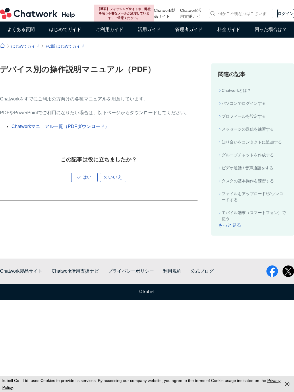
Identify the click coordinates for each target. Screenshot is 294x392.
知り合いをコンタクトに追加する (252, 142)
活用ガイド (149, 29)
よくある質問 (21, 29)
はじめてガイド (65, 29)
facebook (272, 271)
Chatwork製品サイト (164, 13)
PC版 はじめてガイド (65, 46)
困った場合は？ (271, 29)
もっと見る (229, 225)
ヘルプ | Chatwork (2, 45)
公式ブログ (202, 271)
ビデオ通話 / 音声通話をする (247, 168)
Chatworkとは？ (236, 90)
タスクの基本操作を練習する (248, 180)
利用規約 (172, 271)
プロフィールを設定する (244, 116)
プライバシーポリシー (131, 271)
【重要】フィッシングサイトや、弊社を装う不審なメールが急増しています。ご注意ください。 (124, 13)
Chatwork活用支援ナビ (190, 13)
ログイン (286, 13)
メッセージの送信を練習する (248, 129)
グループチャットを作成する (248, 155)
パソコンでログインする (244, 103)
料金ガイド (228, 29)
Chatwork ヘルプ (37, 13)
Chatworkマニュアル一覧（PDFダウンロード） (60, 126)
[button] (84, 177)
